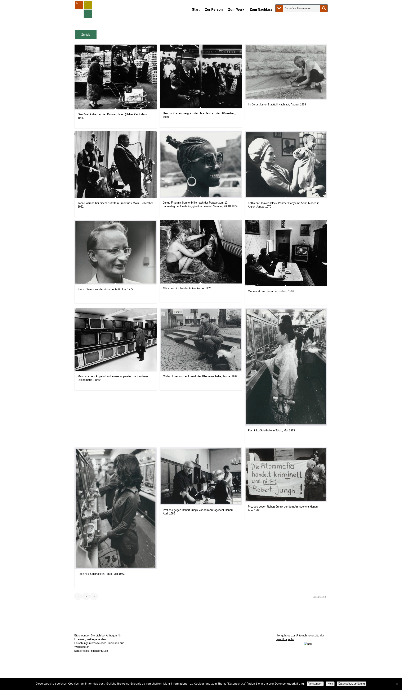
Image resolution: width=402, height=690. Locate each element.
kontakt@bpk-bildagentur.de (91, 651)
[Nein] (397, 684)
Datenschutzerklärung (351, 683)
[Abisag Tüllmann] (83, 9)
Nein (330, 683)
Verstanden (315, 683)
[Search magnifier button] (323, 8)
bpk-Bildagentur (285, 639)
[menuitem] (195, 9)
